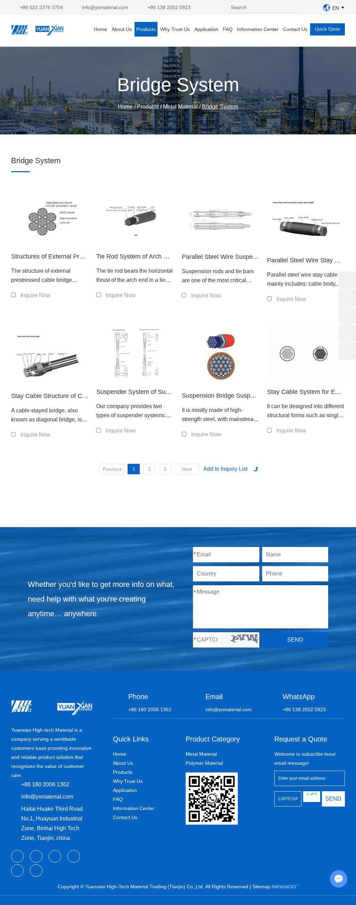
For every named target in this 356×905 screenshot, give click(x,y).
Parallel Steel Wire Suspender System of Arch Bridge (255, 256)
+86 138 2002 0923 (169, 7)
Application (206, 29)
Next (187, 469)
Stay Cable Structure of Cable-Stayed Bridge (73, 395)
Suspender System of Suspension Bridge (153, 391)
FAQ (228, 29)
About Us (122, 29)
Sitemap (261, 886)
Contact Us (295, 29)
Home (100, 29)
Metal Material (180, 107)
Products (146, 29)
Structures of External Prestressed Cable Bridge (77, 256)
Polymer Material (204, 763)
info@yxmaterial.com (105, 7)
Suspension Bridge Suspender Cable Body (241, 395)
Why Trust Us (175, 29)
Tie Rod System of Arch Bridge (138, 256)
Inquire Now (35, 295)
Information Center (257, 29)
